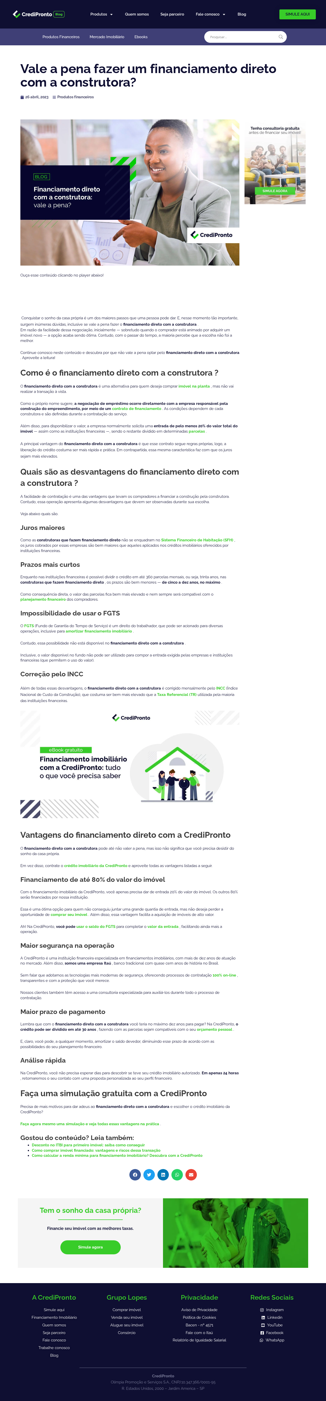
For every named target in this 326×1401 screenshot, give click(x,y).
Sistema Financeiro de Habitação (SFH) (197, 540)
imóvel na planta (195, 386)
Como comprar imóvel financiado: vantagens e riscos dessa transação (96, 1150)
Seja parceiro (172, 14)
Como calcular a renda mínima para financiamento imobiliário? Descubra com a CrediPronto (117, 1155)
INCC (221, 688)
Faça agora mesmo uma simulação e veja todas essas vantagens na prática (90, 1124)
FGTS (29, 626)
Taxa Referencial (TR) (177, 694)
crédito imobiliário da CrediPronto (96, 865)
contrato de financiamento (137, 408)
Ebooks (140, 37)
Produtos (98, 14)
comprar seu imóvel (69, 914)
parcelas (197, 431)
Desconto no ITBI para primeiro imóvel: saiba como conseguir (88, 1145)
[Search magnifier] (280, 36)
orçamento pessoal (215, 1029)
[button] (135, 1174)
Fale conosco (208, 14)
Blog (242, 14)
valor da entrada (163, 926)
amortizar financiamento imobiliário (99, 631)
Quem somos (137, 14)
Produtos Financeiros (61, 37)
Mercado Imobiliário (107, 37)
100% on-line (225, 975)
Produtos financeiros (75, 97)
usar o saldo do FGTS (96, 926)
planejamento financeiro (43, 599)
